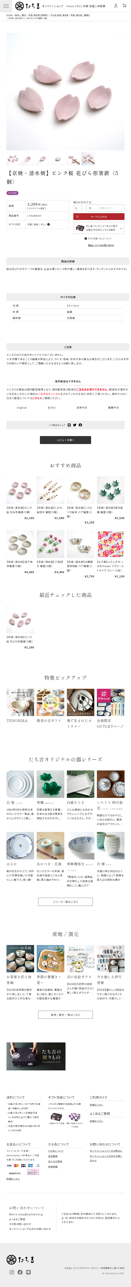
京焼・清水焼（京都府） (38, 15)
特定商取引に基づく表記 (113, 1267)
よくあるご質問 (17, 1219)
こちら (36, 398)
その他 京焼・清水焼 (59, 15)
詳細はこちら (96, 1104)
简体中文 (82, 407)
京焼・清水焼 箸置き (80, 15)
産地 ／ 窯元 (20, 15)
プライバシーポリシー (90, 1267)
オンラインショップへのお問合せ (106, 1150)
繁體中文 (113, 407)
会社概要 (53, 1156)
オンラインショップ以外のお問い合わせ (30, 1229)
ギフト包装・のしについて (99, 238)
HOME (9, 15)
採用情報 (53, 1166)
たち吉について (56, 1150)
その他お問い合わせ (20, 1224)
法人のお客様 (55, 1161)
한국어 (52, 407)
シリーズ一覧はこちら (65, 901)
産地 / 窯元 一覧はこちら (65, 1015)
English (22, 407)
